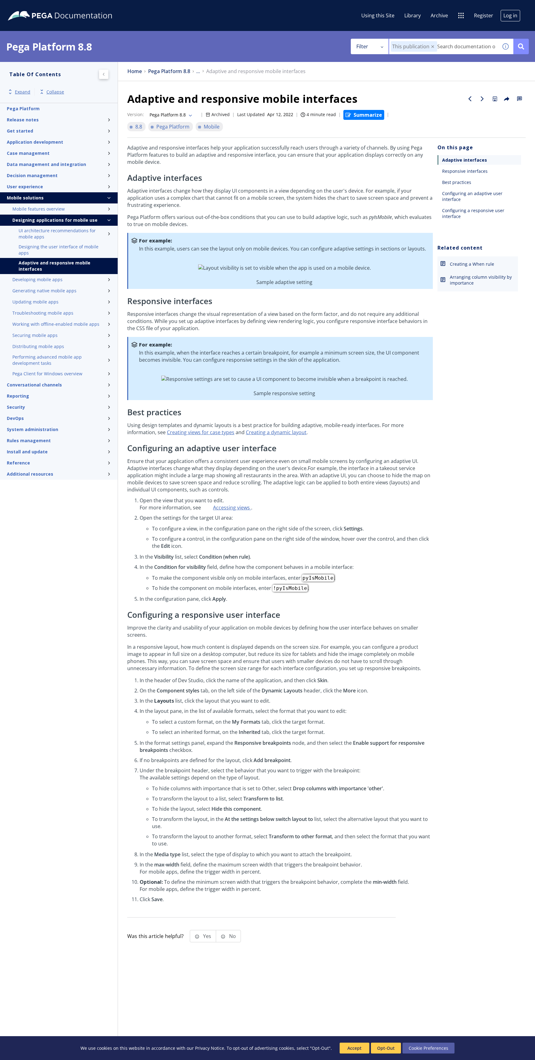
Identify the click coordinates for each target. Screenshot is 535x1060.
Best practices (456, 182)
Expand (22, 92)
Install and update (27, 452)
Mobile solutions (25, 198)
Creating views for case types (200, 432)
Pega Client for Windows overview (47, 374)
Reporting (18, 396)
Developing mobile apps (37, 279)
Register (483, 15)
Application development (35, 142)
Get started (20, 131)
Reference (18, 463)
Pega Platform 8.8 (169, 71)
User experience (25, 187)
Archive (439, 15)
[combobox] (443, 46)
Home (134, 71)
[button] (432, 46)
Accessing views (232, 507)
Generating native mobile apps (44, 291)
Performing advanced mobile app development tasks (47, 360)
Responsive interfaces (465, 171)
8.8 (138, 126)
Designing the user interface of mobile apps (58, 250)
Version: (135, 114)
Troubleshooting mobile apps (42, 313)
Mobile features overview (38, 209)
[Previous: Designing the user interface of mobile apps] (470, 99)
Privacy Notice (209, 1048)
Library (412, 15)
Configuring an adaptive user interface (472, 196)
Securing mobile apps (35, 335)
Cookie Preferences (428, 1048)
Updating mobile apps (35, 302)
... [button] (198, 71)
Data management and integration (46, 164)
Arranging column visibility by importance (481, 280)
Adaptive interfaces (464, 160)
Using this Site (377, 15)
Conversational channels (34, 385)
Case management (28, 153)
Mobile (212, 126)
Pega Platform (23, 108)
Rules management (29, 440)
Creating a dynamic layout (276, 432)
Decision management (32, 175)
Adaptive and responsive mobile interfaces (54, 266)
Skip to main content (27, 7)
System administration (32, 429)
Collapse (55, 92)
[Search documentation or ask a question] (521, 46)
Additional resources (30, 474)
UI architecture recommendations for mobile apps (57, 234)
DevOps (15, 418)
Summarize (368, 114)
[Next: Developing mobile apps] (482, 99)
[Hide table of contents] (103, 74)
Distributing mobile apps (38, 346)
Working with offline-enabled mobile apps (55, 324)
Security (16, 407)
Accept (354, 1048)
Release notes (23, 120)
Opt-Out (386, 1048)
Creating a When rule (472, 264)
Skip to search (75, 7)
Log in (510, 15)
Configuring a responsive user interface (473, 213)
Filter (362, 46)
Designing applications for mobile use (55, 220)
